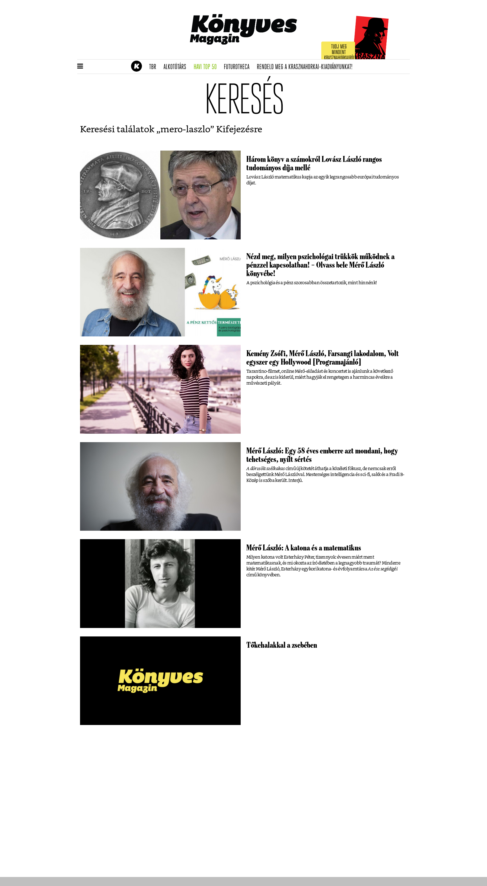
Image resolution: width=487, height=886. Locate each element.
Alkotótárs (176, 67)
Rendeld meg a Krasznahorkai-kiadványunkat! (306, 67)
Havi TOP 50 (207, 67)
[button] (80, 66)
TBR (154, 67)
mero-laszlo (185, 129)
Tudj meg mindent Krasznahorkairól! (340, 52)
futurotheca (238, 67)
